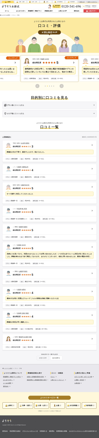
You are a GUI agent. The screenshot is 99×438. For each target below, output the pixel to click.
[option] (13, 376)
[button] (49, 68)
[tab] (8, 2)
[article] (49, 151)
